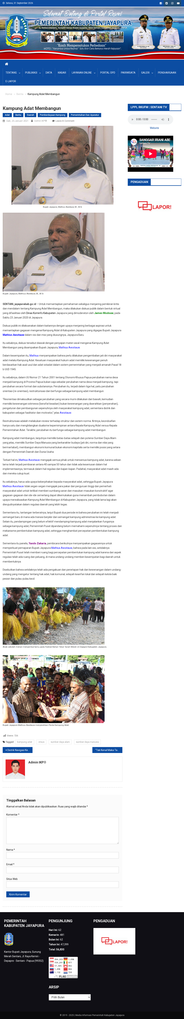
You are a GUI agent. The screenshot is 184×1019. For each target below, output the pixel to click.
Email (10, 864)
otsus (41, 742)
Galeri (145, 72)
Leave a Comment (65, 120)
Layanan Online (82, 72)
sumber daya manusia (87, 742)
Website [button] (154, 128)
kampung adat (24, 742)
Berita (18, 115)
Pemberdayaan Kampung (52, 115)
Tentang (11, 72)
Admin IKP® (40, 120)
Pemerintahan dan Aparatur (85, 115)
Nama (10, 849)
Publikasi (31, 72)
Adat (7, 115)
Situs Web (12, 879)
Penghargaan (167, 72)
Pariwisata (128, 72)
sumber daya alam (60, 742)
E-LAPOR (11, 81)
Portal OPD (107, 72)
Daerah (30, 115)
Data (49, 72)
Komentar (12, 814)
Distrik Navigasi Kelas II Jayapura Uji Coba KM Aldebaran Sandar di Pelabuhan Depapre (20, 750)
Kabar (62, 72)
